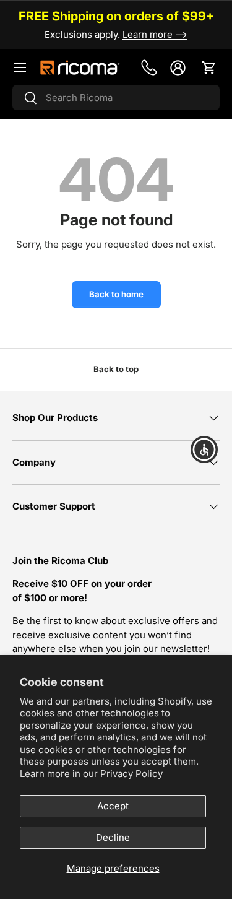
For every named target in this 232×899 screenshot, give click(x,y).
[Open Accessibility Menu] (204, 450)
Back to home (116, 294)
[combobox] (116, 97)
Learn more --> (154, 34)
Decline (113, 837)
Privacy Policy (131, 774)
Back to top (116, 369)
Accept (113, 806)
